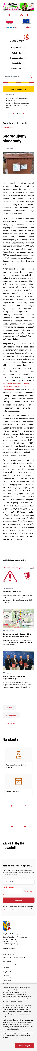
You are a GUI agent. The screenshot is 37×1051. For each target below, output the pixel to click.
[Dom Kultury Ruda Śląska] (32, 818)
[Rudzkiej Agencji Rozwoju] (10, 818)
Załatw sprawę (7, 975)
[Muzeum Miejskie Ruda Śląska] (16, 818)
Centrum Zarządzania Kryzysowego (14, 957)
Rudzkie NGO (16, 68)
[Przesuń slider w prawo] (25, 806)
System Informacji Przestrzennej (13, 965)
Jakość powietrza (8, 954)
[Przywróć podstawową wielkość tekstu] (21, 15)
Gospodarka (16, 63)
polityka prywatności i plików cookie (11, 909)
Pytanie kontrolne (9, 887)
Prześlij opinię (10, 723)
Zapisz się (18, 900)
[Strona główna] (18, 38)
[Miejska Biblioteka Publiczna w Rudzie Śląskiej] (21, 818)
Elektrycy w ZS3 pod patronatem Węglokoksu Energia (18, 669)
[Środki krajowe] (9, 21)
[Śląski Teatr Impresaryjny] (26, 818)
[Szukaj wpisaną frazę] (31, 76)
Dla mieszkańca (16, 58)
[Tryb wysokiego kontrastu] (9, 14)
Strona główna (8, 123)
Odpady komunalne (18, 785)
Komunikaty (6, 952)
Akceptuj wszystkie (24, 1046)
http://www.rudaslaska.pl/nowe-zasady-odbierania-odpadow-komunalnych (16, 386)
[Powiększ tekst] (27, 14)
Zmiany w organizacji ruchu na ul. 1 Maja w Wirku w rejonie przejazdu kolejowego (18, 627)
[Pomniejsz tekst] (15, 14)
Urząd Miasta (16, 48)
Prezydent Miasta (8, 978)
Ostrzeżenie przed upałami (18, 103)
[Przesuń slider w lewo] (12, 806)
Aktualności (9, 127)
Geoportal (6, 967)
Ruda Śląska (16, 53)
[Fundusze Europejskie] (26, 21)
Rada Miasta (7, 980)
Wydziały (5, 983)
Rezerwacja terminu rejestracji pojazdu (18, 759)
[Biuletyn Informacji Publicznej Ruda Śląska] (28, 27)
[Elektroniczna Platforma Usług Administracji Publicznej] (11, 27)
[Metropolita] (5, 818)
